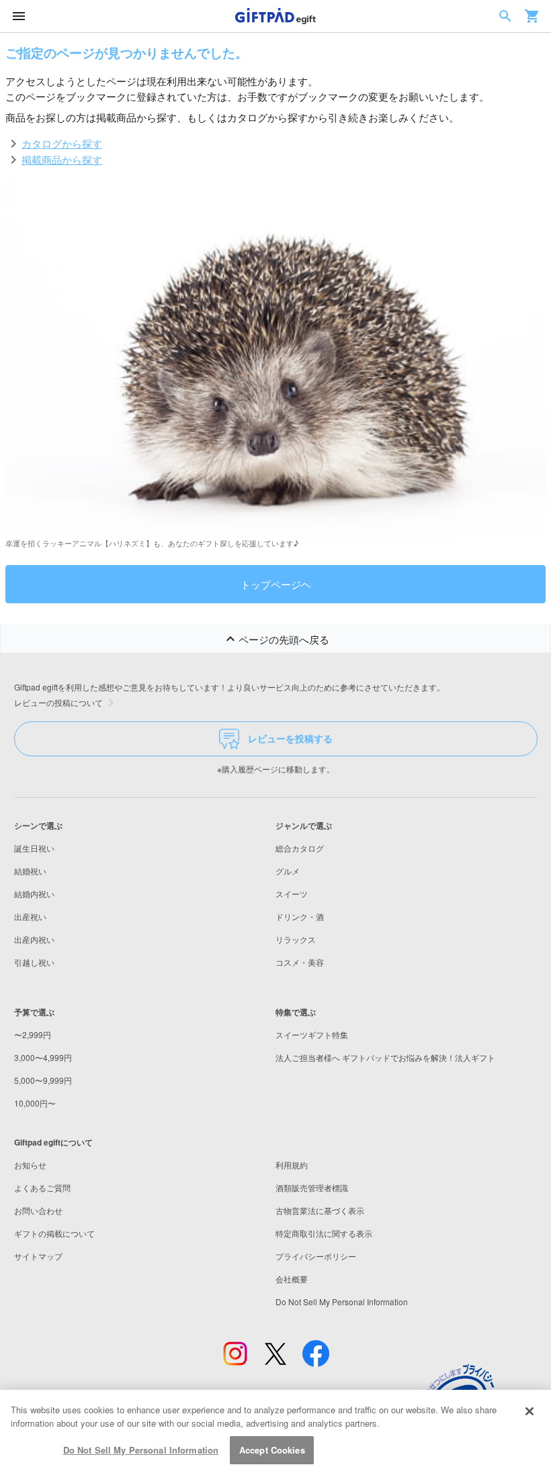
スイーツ (292, 893)
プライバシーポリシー (316, 1256)
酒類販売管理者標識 (312, 1187)
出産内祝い (34, 939)
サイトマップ (38, 1256)
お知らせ (30, 1164)
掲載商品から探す (62, 159)
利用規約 (292, 1164)
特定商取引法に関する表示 (324, 1233)
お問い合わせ (38, 1210)
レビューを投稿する (290, 738)
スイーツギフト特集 (312, 1034)
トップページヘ (276, 583)
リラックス (296, 939)
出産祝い (30, 916)
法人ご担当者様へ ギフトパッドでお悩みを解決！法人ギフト (385, 1057)
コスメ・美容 (300, 962)
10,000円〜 (35, 1103)
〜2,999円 (32, 1034)
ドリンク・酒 (300, 916)
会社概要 (292, 1278)
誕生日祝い (34, 848)
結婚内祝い (34, 893)
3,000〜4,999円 (43, 1057)
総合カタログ (300, 848)
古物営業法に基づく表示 (320, 1210)
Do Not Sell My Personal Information (141, 1449)
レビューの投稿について (58, 702)
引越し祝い (34, 962)
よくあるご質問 (42, 1187)
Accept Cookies (272, 1449)
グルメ (288, 870)
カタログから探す (62, 143)
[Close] (529, 1411)
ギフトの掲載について (54, 1233)
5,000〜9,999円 (43, 1080)
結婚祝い (30, 870)
